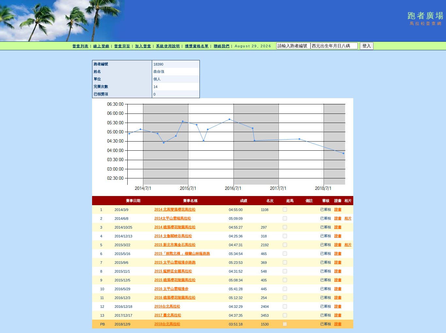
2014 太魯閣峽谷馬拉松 (173, 236)
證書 (338, 209)
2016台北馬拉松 (167, 306)
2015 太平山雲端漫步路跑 (175, 262)
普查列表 (80, 46)
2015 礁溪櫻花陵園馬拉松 (175, 280)
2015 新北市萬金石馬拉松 (175, 245)
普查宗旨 (122, 46)
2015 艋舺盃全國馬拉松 (173, 271)
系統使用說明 (168, 46)
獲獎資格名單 (197, 46)
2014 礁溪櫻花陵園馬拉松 (175, 227)
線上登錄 (101, 46)
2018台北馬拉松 (167, 324)
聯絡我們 (222, 46)
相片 (348, 218)
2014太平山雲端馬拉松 (172, 218)
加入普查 (143, 46)
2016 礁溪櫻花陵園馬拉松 (175, 297)
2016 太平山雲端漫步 (171, 289)
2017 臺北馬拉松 (167, 315)
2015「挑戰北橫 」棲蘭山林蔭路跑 (182, 253)
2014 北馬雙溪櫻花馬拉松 (175, 209)
